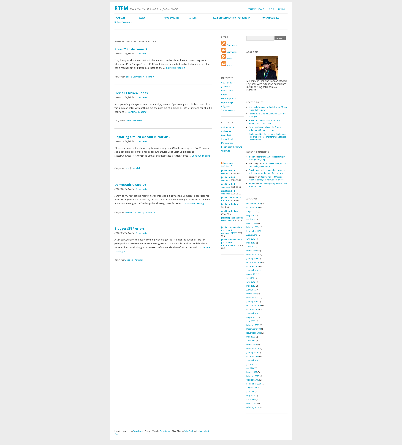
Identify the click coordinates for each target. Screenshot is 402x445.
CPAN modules (227, 83)
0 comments (141, 54)
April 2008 (250, 341)
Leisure (192, 18)
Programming (171, 18)
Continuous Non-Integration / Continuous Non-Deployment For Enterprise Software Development (267, 137)
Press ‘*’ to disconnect (130, 49)
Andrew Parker (228, 127)
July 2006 (250, 391)
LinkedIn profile (228, 98)
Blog (271, 9)
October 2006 (252, 380)
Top (116, 434)
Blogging (129, 260)
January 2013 (252, 258)
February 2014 (252, 227)
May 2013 (250, 243)
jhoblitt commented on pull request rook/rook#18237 (231, 230)
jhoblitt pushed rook (230, 204)
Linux (127, 168)
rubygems (225, 106)
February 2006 (252, 407)
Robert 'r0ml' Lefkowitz (231, 147)
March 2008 (251, 344)
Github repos (227, 90)
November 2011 (253, 305)
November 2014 (253, 203)
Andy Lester (226, 131)
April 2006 (250, 399)
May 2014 (250, 215)
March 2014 (251, 223)
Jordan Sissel (227, 139)
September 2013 (253, 231)
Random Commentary (224, 18)
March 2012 (251, 294)
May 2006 (250, 395)
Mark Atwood (227, 143)
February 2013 (252, 254)
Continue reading (177, 67)
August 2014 (251, 211)
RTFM (121, 8)
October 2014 (252, 207)
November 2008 (253, 333)
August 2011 (251, 317)
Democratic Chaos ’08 (130, 185)
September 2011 (253, 313)
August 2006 (251, 388)
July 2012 (250, 278)
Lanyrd (224, 94)
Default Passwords (122, 22)
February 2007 (252, 376)
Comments (231, 45)
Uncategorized (270, 18)
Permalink (150, 77)
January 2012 (252, 301)
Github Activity (227, 164)
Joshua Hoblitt (202, 431)
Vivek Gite (225, 151)
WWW (142, 18)
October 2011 (252, 309)
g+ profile (225, 87)
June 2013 (250, 239)
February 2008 (252, 348)
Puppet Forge (227, 102)
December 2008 (253, 329)
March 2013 (251, 250)
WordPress (138, 431)
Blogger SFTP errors (129, 228)
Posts (229, 59)
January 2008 (252, 352)
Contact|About (255, 9)
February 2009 (252, 325)
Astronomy (244, 18)
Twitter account (228, 110)
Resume (281, 9)
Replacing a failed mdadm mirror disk (142, 137)
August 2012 (251, 274)
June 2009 (250, 321)
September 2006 (253, 384)
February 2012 (252, 297)
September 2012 (253, 270)
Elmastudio (165, 431)
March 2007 (251, 372)
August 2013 (251, 235)
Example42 (226, 135)
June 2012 (250, 282)
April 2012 (250, 290)
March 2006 (251, 403)
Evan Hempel (254, 170)
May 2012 (250, 286)
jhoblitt (252, 157)
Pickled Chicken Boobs (131, 93)
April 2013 (250, 247)
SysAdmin (119, 18)
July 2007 (250, 364)
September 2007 (253, 360)
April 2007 (250, 368)
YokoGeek (188, 431)
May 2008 (250, 337)
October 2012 (252, 266)
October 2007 (252, 356)
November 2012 (253, 262)
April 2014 (250, 219)
